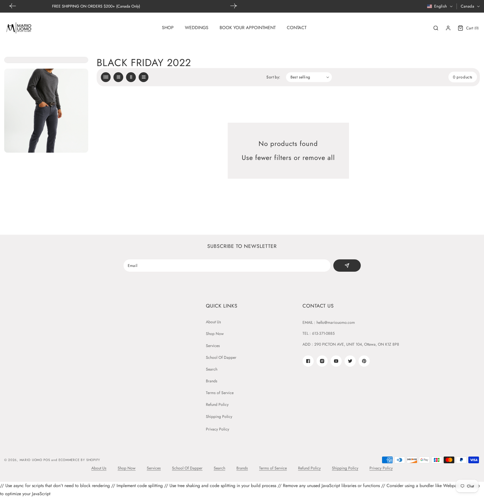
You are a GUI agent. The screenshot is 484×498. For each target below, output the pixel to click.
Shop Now (215, 333)
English (440, 6)
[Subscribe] (346, 265)
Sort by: (273, 77)
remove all (318, 157)
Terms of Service (220, 392)
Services (213, 345)
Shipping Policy (219, 416)
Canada (467, 6)
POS (46, 460)
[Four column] (106, 77)
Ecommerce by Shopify (79, 460)
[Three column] (118, 77)
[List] (143, 77)
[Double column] (131, 77)
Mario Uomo (31, 460)
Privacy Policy (217, 429)
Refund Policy (217, 404)
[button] (233, 5)
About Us (213, 322)
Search (211, 369)
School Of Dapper (221, 357)
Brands (211, 381)
